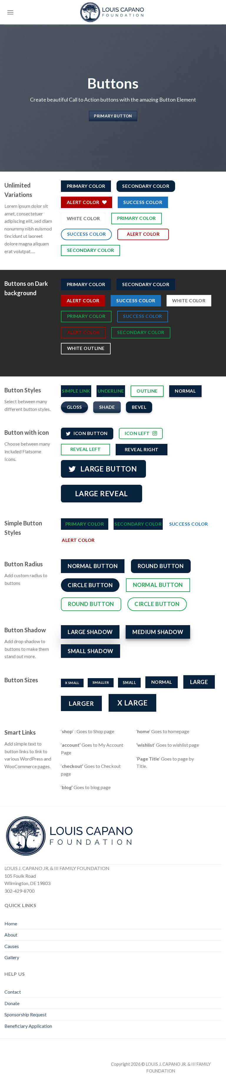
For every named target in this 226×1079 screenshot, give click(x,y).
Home (10, 923)
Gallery (11, 957)
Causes (11, 946)
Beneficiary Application (28, 1026)
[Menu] (10, 12)
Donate (11, 1003)
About (10, 934)
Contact (12, 992)
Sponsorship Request (25, 1014)
